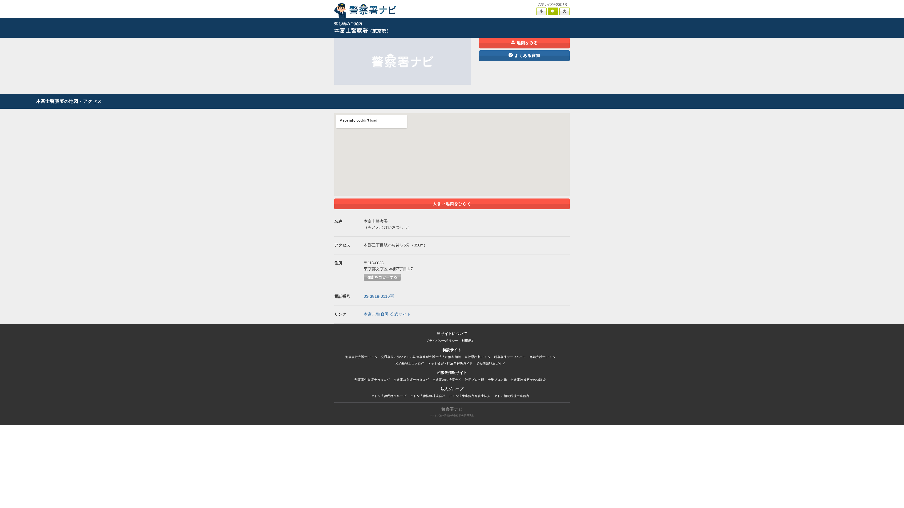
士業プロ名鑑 (497, 379)
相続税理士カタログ (409, 363)
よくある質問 (527, 55)
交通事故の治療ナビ (446, 379)
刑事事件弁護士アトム (361, 357)
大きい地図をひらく (452, 204)
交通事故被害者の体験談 (528, 379)
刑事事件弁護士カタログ (372, 379)
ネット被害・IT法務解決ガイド (450, 363)
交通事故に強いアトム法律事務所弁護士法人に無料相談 (421, 357)
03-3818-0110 (379, 296)
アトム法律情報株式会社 (427, 396)
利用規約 (468, 340)
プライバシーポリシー (442, 340)
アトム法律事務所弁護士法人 (469, 396)
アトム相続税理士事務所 (511, 396)
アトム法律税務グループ (388, 396)
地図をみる (527, 43)
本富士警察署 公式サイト (388, 314)
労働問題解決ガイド (490, 363)
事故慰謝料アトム (477, 357)
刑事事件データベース (510, 357)
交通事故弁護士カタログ (411, 379)
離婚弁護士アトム (542, 357)
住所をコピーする (382, 277)
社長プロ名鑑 (474, 379)
